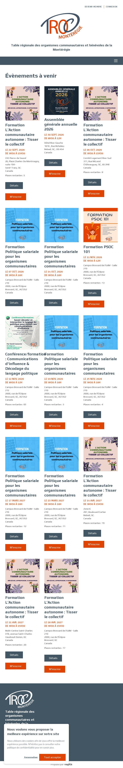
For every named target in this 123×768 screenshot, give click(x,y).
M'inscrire (15, 196)
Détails (14, 185)
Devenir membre (93, 6)
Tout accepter (52, 757)
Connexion (111, 6)
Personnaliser (31, 757)
